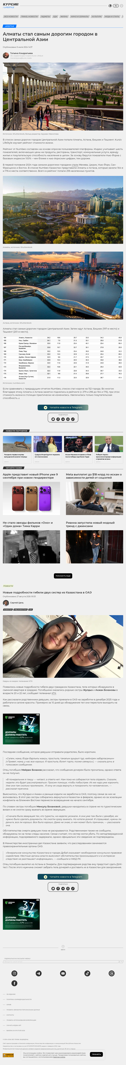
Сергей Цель (17, 603)
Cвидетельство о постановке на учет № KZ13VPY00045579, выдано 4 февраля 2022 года (32, 1046)
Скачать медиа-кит (14, 1025)
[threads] (112, 973)
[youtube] (63, 973)
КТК (54, 693)
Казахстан (8, 609)
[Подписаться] (121, 961)
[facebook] (14, 983)
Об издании (11, 994)
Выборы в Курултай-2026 (16, 1030)
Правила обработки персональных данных (23, 1010)
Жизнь (64, 16)
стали (75, 164)
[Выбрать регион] (110, 5)
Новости (8, 586)
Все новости (11, 16)
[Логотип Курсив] (11, 4)
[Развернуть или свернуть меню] (121, 5)
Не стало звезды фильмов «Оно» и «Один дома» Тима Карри (28, 524)
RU (116, 6)
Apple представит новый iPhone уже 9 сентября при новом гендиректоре (30, 476)
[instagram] (14, 973)
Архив (9, 1004)
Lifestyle (9, 7)
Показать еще (63, 576)
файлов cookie (59, 1057)
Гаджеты (45, 16)
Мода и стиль (112, 16)
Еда (55, 16)
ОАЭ (30, 609)
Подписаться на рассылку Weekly (17, 958)
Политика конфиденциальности (19, 999)
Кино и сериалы (80, 16)
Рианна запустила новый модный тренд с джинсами (90, 524)
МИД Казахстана (20, 609)
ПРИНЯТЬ (96, 1054)
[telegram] (39, 973)
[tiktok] (87, 973)
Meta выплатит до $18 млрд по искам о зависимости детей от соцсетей (94, 476)
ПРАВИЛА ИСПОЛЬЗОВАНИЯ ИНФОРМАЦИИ (21, 1020)
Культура (97, 16)
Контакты (10, 1015)
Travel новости (29, 16)
